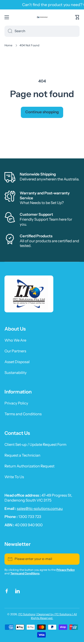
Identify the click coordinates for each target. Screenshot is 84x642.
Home (8, 45)
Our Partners (15, 351)
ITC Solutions (26, 614)
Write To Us (14, 477)
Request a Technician (22, 455)
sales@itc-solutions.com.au (40, 508)
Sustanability (15, 372)
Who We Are (15, 340)
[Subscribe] (74, 559)
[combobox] (42, 31)
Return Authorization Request (29, 466)
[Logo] (42, 17)
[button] (77, 17)
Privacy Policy (16, 403)
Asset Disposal (17, 362)
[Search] (8, 31)
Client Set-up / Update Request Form (35, 444)
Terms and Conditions (23, 414)
